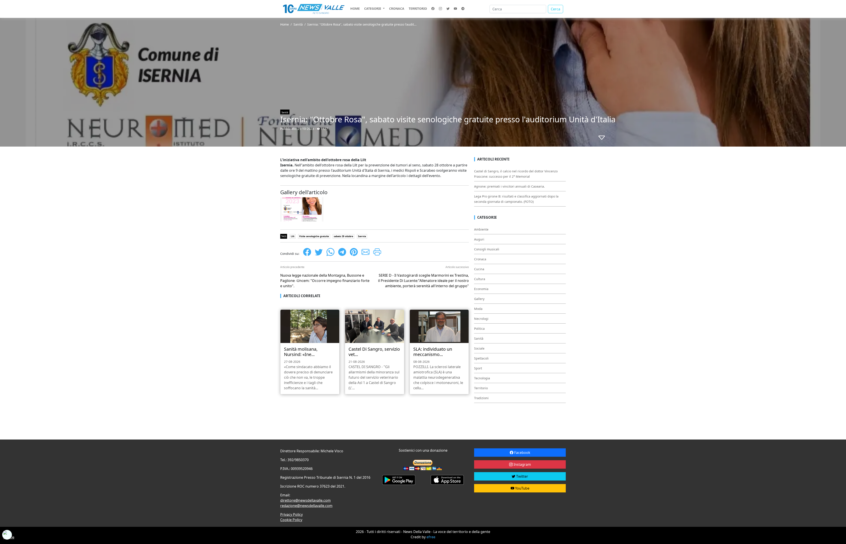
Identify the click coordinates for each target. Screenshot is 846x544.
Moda (478, 309)
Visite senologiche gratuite (314, 236)
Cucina (479, 269)
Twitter (521, 476)
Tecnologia (482, 378)
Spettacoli (481, 358)
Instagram (522, 464)
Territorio (418, 8)
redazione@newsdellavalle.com (306, 505)
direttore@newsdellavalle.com (305, 500)
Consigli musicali (486, 249)
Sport (478, 368)
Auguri (479, 239)
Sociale (479, 348)
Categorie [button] (373, 8)
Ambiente (481, 229)
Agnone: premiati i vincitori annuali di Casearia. (509, 186)
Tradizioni (481, 398)
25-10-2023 (306, 129)
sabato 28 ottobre (343, 236)
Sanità (298, 24)
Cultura (479, 279)
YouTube (521, 488)
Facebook (521, 452)
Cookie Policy (291, 519)
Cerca (555, 9)
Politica (479, 328)
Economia (481, 289)
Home (355, 8)
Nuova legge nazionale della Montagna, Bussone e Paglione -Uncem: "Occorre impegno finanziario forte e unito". (324, 280)
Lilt (292, 236)
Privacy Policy (291, 514)
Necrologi (481, 319)
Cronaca (396, 8)
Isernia (362, 236)
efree (431, 537)
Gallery (479, 299)
